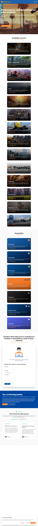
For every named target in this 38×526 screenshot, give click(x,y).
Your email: (6, 370)
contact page (20, 360)
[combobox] (34, 1)
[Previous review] (18, 441)
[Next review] (20, 441)
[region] (19, 432)
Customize (22, 522)
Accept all (33, 522)
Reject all (27, 522)
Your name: (6, 366)
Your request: (6, 374)
